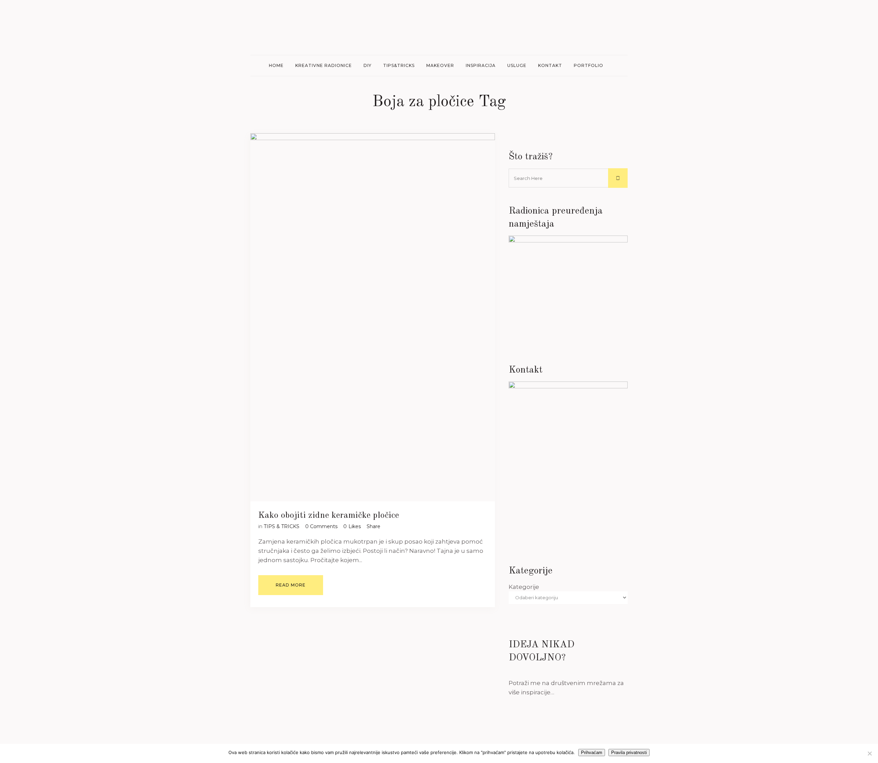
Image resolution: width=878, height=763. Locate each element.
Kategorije (524, 586)
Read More (291, 585)
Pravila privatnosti (629, 752)
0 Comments (321, 526)
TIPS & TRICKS (281, 526)
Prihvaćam (591, 752)
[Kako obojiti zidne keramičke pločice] (372, 317)
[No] (869, 753)
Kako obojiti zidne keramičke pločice (328, 515)
